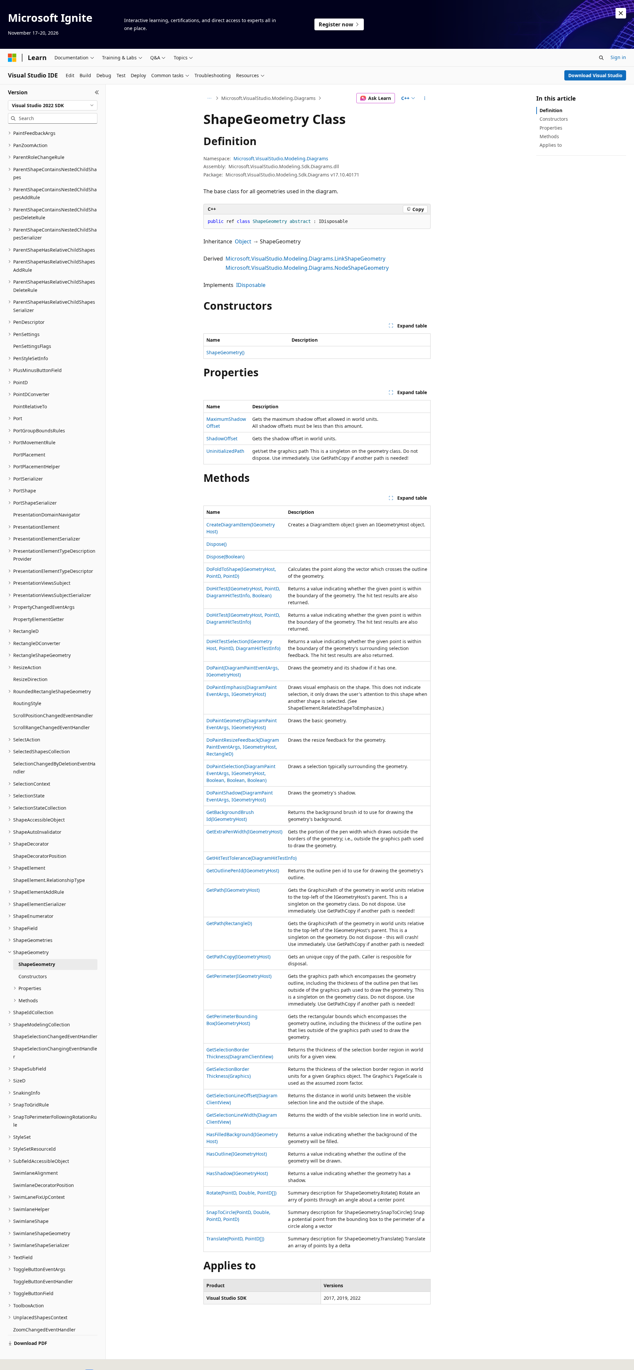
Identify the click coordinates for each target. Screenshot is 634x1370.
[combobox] (52, 105)
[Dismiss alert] (621, 13)
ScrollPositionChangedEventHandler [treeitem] (53, 715)
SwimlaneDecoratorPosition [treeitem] (43, 1185)
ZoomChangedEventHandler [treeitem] (44, 1329)
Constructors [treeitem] (32, 976)
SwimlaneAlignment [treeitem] (35, 1173)
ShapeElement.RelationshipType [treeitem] (49, 880)
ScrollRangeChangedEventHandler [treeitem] (51, 727)
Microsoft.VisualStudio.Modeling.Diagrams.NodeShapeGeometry (307, 267)
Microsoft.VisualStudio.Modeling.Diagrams (268, 98)
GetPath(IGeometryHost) (233, 890)
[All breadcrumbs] (209, 98)
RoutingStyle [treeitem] (27, 703)
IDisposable (250, 285)
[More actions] (425, 98)
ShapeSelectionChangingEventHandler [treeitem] (55, 1052)
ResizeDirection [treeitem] (30, 679)
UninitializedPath (225, 451)
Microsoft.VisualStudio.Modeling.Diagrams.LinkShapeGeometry (305, 258)
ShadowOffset (221, 438)
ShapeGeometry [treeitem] (36, 964)
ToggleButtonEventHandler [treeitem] (43, 1281)
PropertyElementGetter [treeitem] (38, 619)
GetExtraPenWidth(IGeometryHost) (244, 831)
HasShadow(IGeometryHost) (237, 1173)
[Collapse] (97, 92)
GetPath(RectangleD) (229, 923)
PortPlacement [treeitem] (29, 454)
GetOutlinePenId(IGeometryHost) (242, 870)
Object (243, 241)
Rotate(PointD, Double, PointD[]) (241, 1193)
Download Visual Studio (595, 75)
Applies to (551, 145)
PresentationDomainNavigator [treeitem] (46, 515)
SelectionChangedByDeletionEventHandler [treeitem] (54, 768)
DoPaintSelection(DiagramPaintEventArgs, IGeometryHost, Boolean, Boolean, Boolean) (240, 773)
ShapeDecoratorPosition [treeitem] (39, 856)
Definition (551, 110)
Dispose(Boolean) (225, 556)
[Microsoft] (12, 57)
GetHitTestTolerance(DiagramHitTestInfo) (251, 858)
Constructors (554, 119)
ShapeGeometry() (225, 352)
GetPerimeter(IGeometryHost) (238, 976)
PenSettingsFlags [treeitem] (32, 346)
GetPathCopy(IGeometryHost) (238, 956)
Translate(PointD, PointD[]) (235, 1238)
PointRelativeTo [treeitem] (30, 406)
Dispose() (216, 544)
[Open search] (601, 58)
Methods (549, 136)
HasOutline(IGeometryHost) (236, 1154)
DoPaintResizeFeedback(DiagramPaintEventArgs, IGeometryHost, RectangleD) (242, 747)
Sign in (618, 57)
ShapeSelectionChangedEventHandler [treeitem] (55, 1036)
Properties (551, 128)
